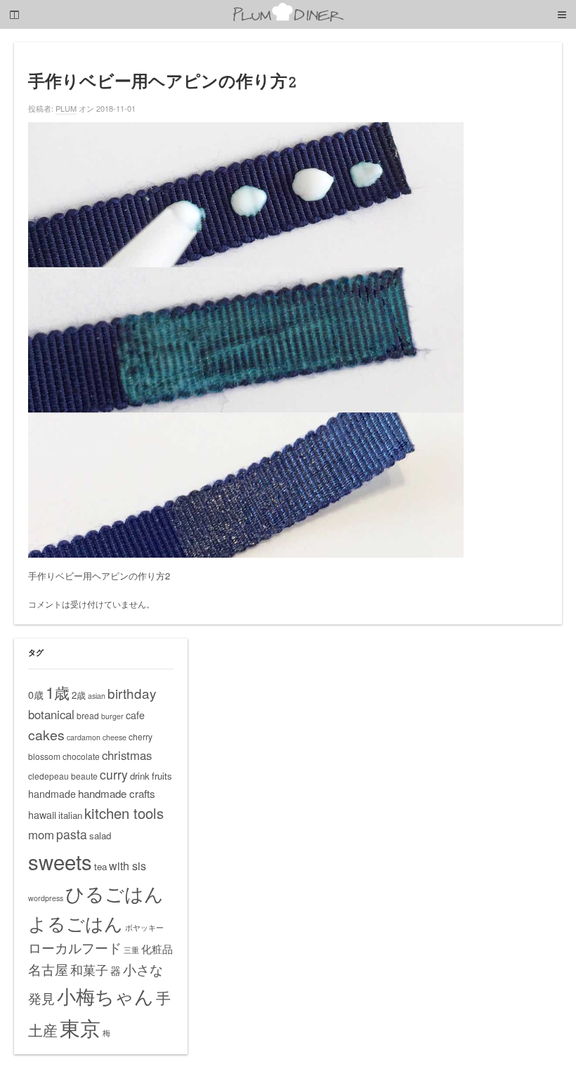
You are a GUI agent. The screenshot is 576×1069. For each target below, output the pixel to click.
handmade (52, 794)
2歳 (79, 695)
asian (96, 695)
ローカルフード (75, 947)
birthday (131, 692)
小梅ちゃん (105, 995)
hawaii (42, 815)
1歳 (58, 692)
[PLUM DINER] (288, 18)
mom (41, 834)
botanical (51, 714)
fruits (162, 775)
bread (88, 715)
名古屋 (48, 969)
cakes (46, 735)
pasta (71, 834)
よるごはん (75, 923)
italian (70, 815)
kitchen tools (124, 813)
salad (100, 835)
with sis (127, 865)
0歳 (36, 695)
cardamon (83, 737)
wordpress (45, 898)
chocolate (81, 756)
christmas (127, 755)
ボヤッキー (144, 927)
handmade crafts (116, 793)
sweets (60, 861)
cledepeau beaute (63, 776)
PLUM (66, 108)
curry (114, 774)
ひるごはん (114, 893)
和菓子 (89, 969)
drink (140, 775)
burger (112, 716)
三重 (131, 950)
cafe (135, 715)
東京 (80, 1027)
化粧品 (157, 948)
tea (100, 866)
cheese (114, 737)
